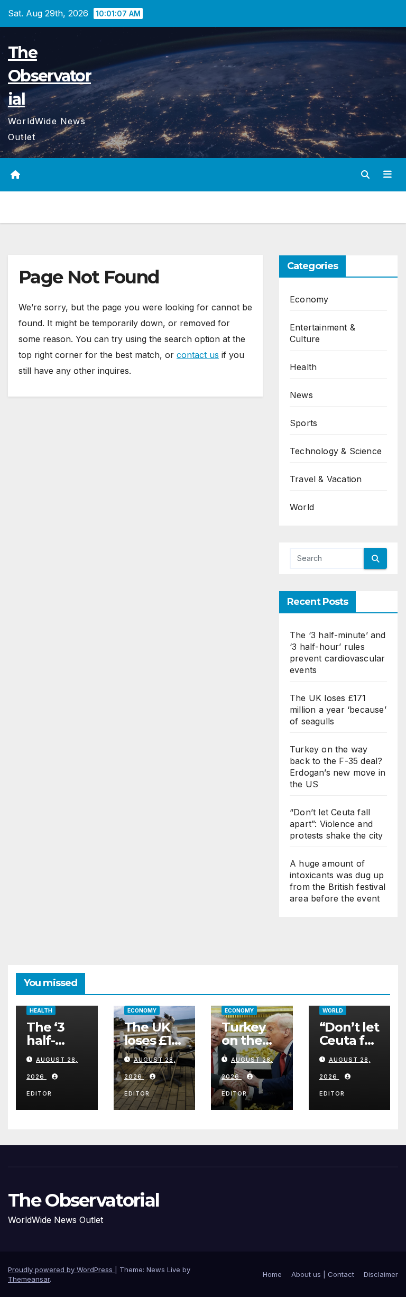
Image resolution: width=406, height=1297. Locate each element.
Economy (309, 299)
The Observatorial (49, 76)
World (302, 507)
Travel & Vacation (326, 479)
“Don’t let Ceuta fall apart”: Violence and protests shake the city (336, 824)
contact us (198, 354)
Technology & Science (336, 451)
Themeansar (29, 1279)
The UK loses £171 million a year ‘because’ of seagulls (338, 709)
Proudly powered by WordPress (61, 1269)
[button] (365, 174)
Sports (303, 423)
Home (272, 1274)
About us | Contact (322, 1274)
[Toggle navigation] (387, 174)
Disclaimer (381, 1274)
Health (303, 367)
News (301, 395)
